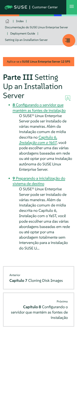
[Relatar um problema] (67, 98)
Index (20, 21)
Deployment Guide (22, 33)
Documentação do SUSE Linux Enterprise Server (36, 27)
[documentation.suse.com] (8, 21)
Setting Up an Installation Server (26, 40)
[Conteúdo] (68, 40)
